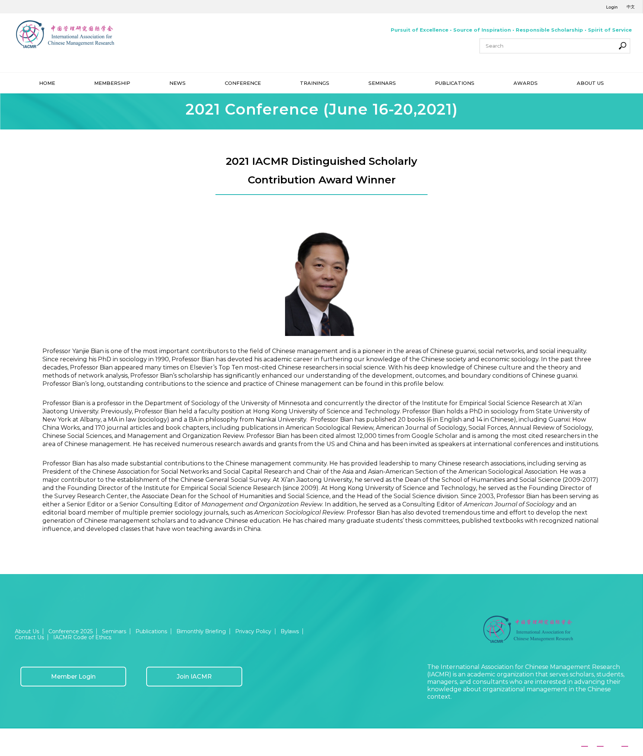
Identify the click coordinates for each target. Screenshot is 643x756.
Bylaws (290, 631)
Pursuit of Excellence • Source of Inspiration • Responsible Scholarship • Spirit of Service (511, 30)
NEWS (177, 83)
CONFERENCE (243, 83)
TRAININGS (314, 83)
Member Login (73, 676)
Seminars (114, 631)
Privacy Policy (253, 631)
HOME (47, 83)
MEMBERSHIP (112, 83)
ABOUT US (590, 83)
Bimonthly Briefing (201, 631)
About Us (27, 631)
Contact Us (29, 637)
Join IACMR (194, 676)
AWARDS (526, 83)
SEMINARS (382, 83)
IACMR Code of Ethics (82, 637)
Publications (151, 631)
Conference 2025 (70, 631)
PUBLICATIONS (454, 83)
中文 (631, 6)
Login (612, 7)
